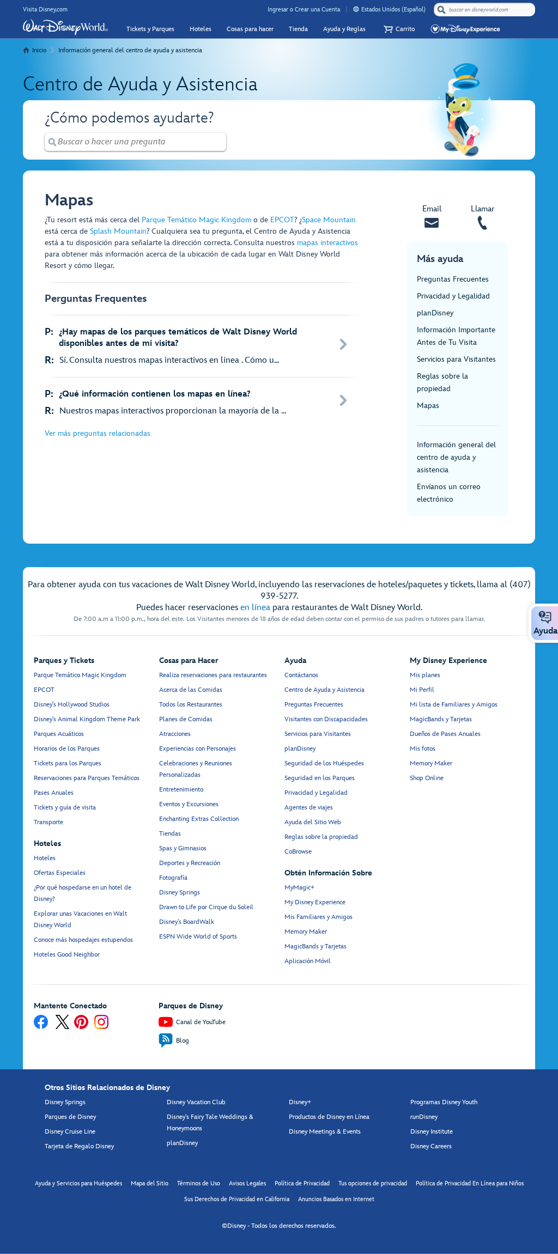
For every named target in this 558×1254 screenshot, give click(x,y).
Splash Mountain (118, 231)
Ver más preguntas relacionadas (97, 433)
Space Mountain (329, 219)
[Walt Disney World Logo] (65, 27)
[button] (398, 29)
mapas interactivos (327, 242)
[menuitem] (356, 9)
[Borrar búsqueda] (218, 142)
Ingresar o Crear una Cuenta (304, 9)
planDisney (435, 313)
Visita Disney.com (45, 9)
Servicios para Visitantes (456, 359)
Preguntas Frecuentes (453, 279)
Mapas (428, 405)
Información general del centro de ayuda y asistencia (130, 50)
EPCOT (282, 219)
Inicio (39, 50)
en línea (255, 607)
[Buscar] (441, 9)
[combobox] (485, 10)
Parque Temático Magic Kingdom (196, 219)
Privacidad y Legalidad (453, 296)
